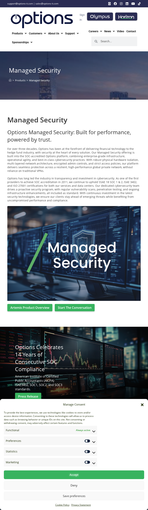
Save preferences (74, 496)
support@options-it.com (20, 3)
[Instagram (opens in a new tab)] (121, 4)
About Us (53, 33)
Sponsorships (20, 42)
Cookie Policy (62, 505)
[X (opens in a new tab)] (109, 4)
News (107, 31)
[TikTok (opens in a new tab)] (138, 4)
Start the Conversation (75, 307)
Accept (74, 475)
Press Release (28, 396)
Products (17, 33)
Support (70, 33)
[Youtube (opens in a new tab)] (133, 4)
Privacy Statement (81, 505)
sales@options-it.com (46, 3)
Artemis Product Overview (29, 307)
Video (120, 31)
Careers (93, 31)
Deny (74, 485)
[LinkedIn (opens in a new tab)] (127, 4)
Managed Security (39, 80)
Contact (131, 31)
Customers (35, 33)
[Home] (10, 80)
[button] (142, 404)
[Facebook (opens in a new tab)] (115, 4)
